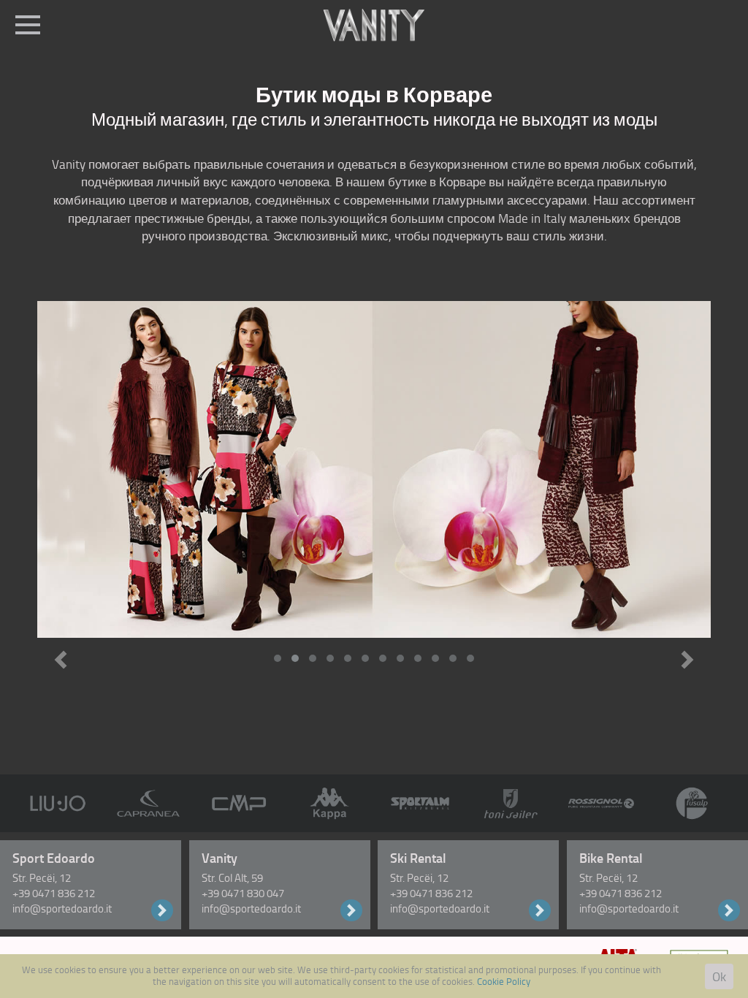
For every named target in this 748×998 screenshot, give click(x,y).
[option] (374, 469)
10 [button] (437, 655)
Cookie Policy (503, 981)
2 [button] (297, 655)
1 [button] (280, 655)
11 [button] (455, 655)
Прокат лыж (540, 910)
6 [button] (367, 655)
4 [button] (332, 655)
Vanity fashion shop (351, 910)
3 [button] (315, 655)
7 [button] (385, 655)
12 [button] (472, 655)
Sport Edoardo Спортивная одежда (162, 910)
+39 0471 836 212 (53, 893)
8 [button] (402, 655)
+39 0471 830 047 (243, 893)
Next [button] (687, 660)
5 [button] (350, 655)
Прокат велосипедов (729, 910)
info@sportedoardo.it (62, 909)
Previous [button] (61, 660)
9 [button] (420, 655)
